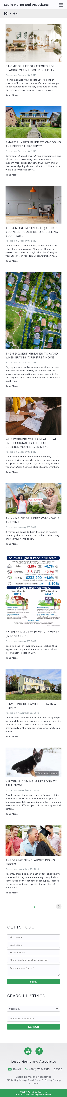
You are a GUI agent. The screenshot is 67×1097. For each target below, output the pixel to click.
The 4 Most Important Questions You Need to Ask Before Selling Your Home (33, 231)
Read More (12, 95)
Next (58, 906)
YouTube (28, 1051)
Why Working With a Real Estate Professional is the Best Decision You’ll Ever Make (32, 443)
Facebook (39, 1051)
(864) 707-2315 (39, 1069)
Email (17, 1069)
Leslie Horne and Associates (33, 1061)
